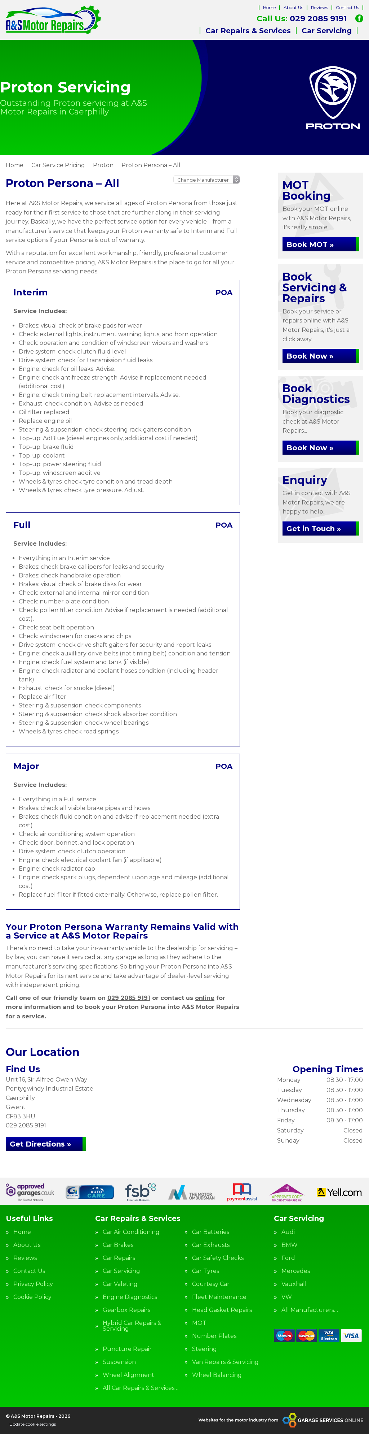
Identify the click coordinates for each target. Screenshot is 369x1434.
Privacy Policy (33, 1284)
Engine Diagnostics (130, 1297)
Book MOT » (310, 244)
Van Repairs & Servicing (225, 1362)
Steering (204, 1349)
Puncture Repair (127, 1349)
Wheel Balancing (217, 1375)
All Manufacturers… (309, 1310)
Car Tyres (205, 1271)
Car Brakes (118, 1245)
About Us (293, 7)
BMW (289, 1245)
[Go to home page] (53, 19)
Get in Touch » (313, 528)
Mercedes (295, 1271)
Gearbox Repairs (126, 1310)
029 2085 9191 (302, 19)
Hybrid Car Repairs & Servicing (132, 1326)
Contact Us (347, 7)
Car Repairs (119, 1258)
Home (269, 7)
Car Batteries (210, 1232)
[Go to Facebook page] (359, 18)
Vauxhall (294, 1284)
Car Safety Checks (218, 1258)
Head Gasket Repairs (222, 1310)
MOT (199, 1323)
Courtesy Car (211, 1284)
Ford (288, 1258)
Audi (288, 1232)
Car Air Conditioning (131, 1232)
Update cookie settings (32, 1424)
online (204, 998)
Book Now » (309, 356)
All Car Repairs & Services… (140, 1388)
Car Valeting (120, 1284)
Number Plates (214, 1336)
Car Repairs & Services (248, 30)
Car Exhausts (211, 1245)
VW (286, 1297)
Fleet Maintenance (219, 1297)
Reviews (319, 7)
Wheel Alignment (128, 1375)
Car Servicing (327, 30)
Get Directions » (40, 1144)
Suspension (119, 1362)
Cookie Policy (32, 1297)
